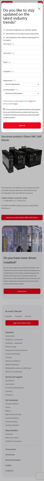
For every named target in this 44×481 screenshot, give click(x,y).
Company (7, 71)
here (31, 101)
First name (7, 44)
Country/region (9, 89)
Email (5, 62)
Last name (7, 53)
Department (8, 80)
